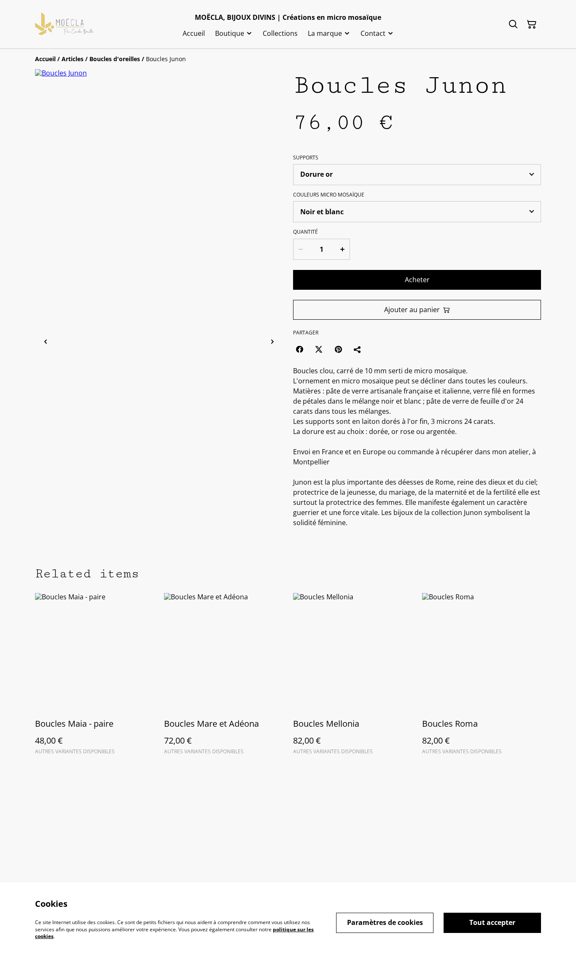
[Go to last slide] (45, 342)
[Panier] (531, 24)
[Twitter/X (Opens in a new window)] (318, 349)
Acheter (417, 279)
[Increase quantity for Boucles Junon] (343, 249)
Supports (305, 158)
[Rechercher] (513, 24)
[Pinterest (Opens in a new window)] (338, 349)
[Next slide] (272, 342)
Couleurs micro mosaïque (328, 195)
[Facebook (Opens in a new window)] (299, 349)
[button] (74, 342)
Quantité (305, 232)
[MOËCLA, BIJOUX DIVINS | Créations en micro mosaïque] (64, 24)
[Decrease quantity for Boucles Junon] (300, 249)
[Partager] (357, 349)
